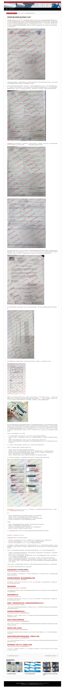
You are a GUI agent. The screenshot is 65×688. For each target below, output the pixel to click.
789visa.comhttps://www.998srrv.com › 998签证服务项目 (17, 579)
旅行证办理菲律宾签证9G (30, 673)
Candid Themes (41, 684)
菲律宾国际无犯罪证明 (11, 673)
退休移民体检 (9, 143)
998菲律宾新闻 (11, 586)
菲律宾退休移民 (10, 20)
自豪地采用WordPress (25, 684)
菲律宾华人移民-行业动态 (14, 628)
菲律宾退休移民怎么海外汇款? (14, 655)
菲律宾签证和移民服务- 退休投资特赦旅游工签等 (21, 578)
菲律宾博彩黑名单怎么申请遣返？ (50, 655)
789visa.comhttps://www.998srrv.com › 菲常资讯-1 (16, 604)
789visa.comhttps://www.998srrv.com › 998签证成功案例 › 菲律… (18, 612)
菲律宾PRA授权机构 (41, 399)
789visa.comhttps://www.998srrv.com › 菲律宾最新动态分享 (17, 629)
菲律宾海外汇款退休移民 (45, 20)
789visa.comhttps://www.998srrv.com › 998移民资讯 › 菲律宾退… (18, 571)
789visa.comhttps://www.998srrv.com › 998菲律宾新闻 (16, 587)
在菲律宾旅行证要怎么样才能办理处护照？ (50, 674)
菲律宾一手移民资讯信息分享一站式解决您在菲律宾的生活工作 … (25, 603)
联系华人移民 (11, 9)
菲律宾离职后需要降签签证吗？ (16, 611)
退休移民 (32, 21)
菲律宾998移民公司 (12, 594)
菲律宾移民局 (35, 250)
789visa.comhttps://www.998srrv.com (13, 596)
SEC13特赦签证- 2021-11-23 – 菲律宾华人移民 (19, 644)
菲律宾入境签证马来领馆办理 (15, 619)
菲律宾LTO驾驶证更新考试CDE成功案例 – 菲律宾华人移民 (23, 636)
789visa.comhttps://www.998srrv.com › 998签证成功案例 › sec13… (18, 646)
